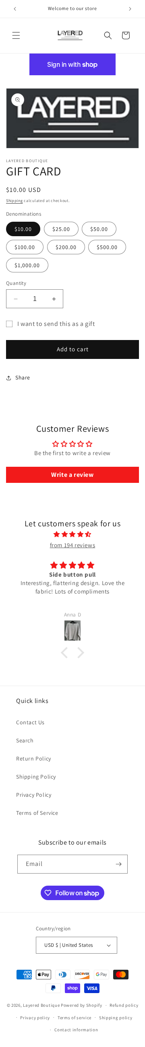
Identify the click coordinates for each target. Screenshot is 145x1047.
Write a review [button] (72, 474)
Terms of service (74, 1017)
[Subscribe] (118, 864)
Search (25, 740)
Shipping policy (116, 1017)
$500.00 (107, 247)
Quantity (16, 283)
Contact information (76, 1030)
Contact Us (30, 722)
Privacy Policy (33, 794)
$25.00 (61, 229)
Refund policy (124, 1005)
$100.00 (24, 247)
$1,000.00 (27, 265)
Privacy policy (35, 1017)
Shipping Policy (36, 776)
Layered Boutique (42, 1005)
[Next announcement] (130, 9)
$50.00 (99, 229)
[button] (16, 35)
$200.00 (66, 247)
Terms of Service (37, 812)
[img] (72, 534)
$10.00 (23, 229)
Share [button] (22, 377)
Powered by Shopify (81, 1005)
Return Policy (33, 758)
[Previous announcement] (15, 9)
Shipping (14, 200)
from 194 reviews (72, 545)
